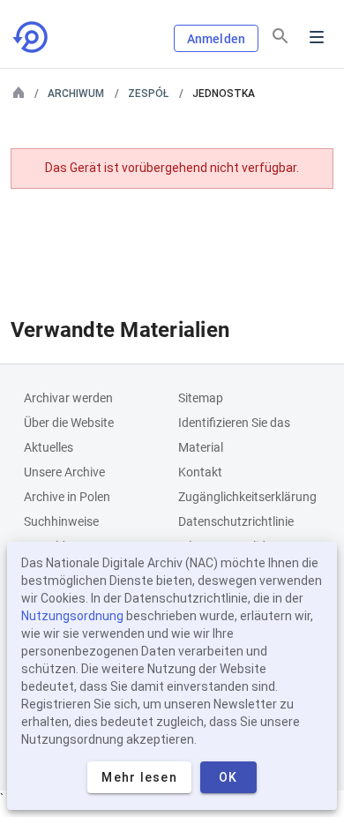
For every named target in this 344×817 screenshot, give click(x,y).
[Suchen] (280, 36)
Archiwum (76, 93)
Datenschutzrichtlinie (236, 521)
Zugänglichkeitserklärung (247, 497)
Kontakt (200, 472)
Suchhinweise (61, 521)
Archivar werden (68, 398)
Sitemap (200, 398)
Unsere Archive (64, 472)
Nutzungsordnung (72, 616)
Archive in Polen (67, 497)
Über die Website (69, 423)
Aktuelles (48, 447)
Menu (316, 37)
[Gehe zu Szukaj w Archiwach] (32, 37)
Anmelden (216, 39)
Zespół (148, 93)
